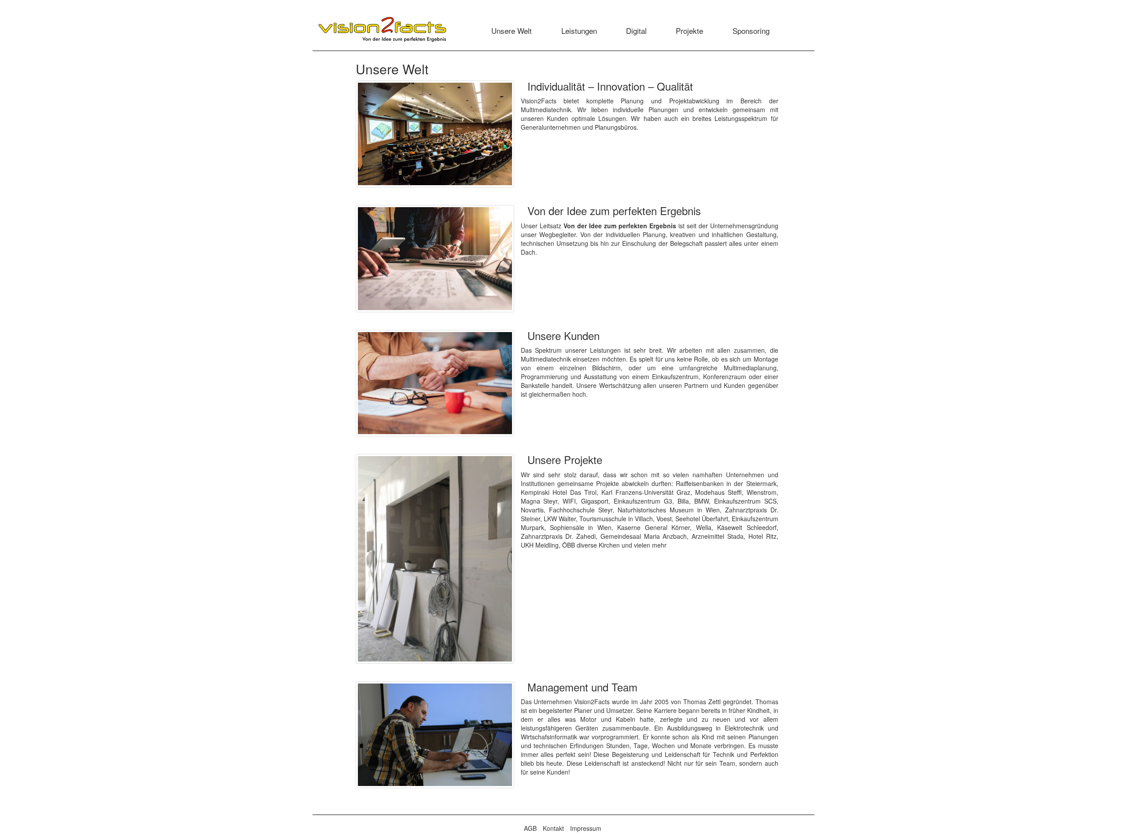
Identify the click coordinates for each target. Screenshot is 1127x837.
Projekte (689, 30)
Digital (636, 30)
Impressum (585, 828)
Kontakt (553, 828)
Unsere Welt (511, 30)
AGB (530, 828)
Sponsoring (751, 30)
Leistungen (579, 30)
